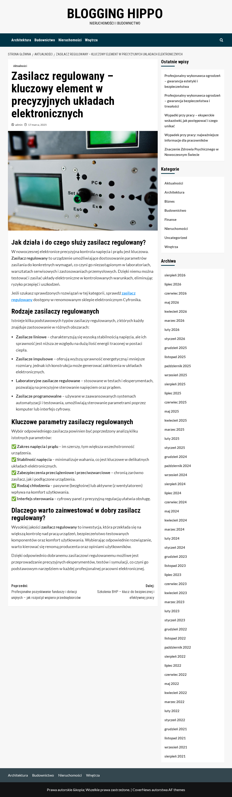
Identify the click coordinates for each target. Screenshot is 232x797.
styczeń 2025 (174, 447)
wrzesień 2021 (175, 747)
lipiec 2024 (172, 493)
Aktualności (20, 66)
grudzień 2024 (175, 457)
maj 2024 (171, 511)
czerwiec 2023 (175, 584)
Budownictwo (44, 40)
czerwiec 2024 (175, 502)
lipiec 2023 (172, 575)
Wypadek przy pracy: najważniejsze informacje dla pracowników (191, 137)
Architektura (21, 40)
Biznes (169, 201)
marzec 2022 (174, 702)
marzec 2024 (174, 529)
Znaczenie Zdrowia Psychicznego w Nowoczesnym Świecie (191, 152)
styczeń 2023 (174, 620)
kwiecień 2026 (175, 311)
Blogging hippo (115, 13)
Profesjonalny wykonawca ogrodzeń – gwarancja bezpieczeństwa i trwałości (192, 100)
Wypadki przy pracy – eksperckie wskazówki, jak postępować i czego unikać (191, 120)
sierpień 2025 (175, 384)
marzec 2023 (174, 602)
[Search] (221, 40)
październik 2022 (177, 647)
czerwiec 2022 (175, 674)
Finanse (170, 219)
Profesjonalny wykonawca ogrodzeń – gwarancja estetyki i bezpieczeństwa (192, 81)
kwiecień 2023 (175, 593)
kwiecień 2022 (175, 693)
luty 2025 (171, 438)
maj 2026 (171, 302)
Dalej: (125, 592)
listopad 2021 (175, 738)
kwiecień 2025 (175, 420)
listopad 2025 (175, 357)
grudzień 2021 (175, 729)
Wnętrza (91, 40)
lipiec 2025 (172, 393)
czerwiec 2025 (175, 402)
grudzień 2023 (175, 556)
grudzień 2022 (175, 629)
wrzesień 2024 (175, 475)
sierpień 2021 (175, 756)
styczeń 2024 (174, 547)
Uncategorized (175, 238)
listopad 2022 (175, 638)
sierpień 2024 (175, 484)
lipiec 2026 (172, 284)
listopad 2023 (175, 565)
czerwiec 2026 (175, 293)
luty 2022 (171, 711)
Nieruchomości (70, 40)
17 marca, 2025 (37, 124)
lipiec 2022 (172, 665)
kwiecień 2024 (175, 520)
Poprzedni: (46, 592)
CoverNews (142, 789)
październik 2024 (177, 466)
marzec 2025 (174, 429)
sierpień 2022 (175, 656)
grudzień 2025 (175, 348)
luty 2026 (171, 329)
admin (19, 124)
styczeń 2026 (174, 339)
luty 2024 (171, 538)
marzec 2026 (174, 320)
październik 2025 (177, 366)
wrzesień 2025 (175, 375)
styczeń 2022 (174, 720)
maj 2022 (171, 683)
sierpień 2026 (175, 275)
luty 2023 (171, 611)
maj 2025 (171, 411)
